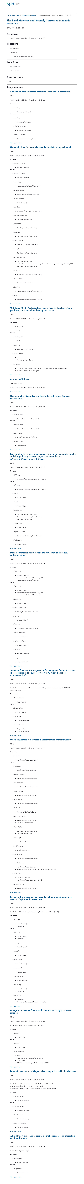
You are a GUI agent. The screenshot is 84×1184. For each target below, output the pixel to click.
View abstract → (15, 143)
